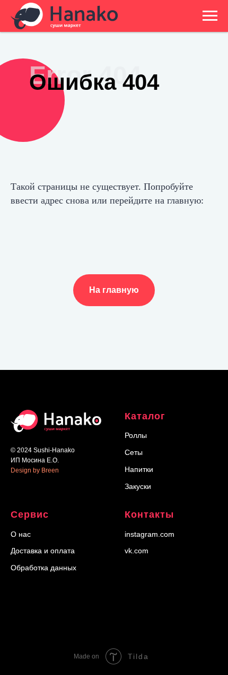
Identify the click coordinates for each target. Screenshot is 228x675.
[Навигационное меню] (210, 16)
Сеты (134, 452)
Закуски (138, 486)
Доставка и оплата (43, 550)
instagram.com (149, 534)
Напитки (139, 469)
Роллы (136, 435)
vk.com (136, 550)
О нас (21, 534)
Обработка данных (43, 567)
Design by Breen (35, 470)
